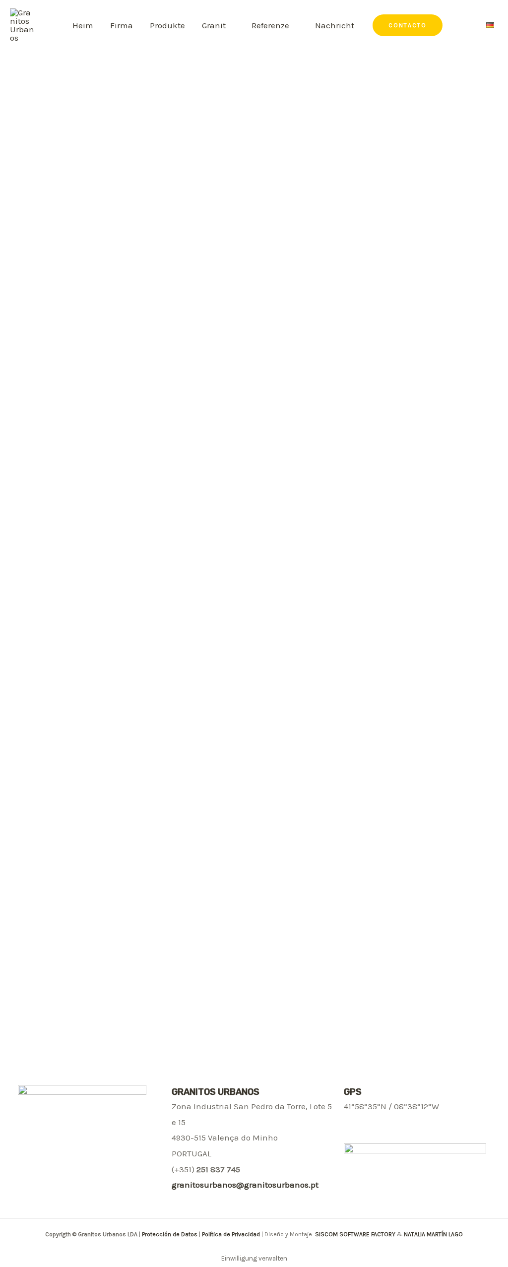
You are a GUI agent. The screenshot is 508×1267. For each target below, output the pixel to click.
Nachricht (334, 25)
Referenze (270, 25)
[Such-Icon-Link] (465, 25)
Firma (121, 25)
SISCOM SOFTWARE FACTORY (355, 1234)
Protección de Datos (170, 1234)
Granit (214, 25)
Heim (82, 25)
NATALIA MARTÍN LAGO (433, 1234)
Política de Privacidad (231, 1234)
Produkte (167, 25)
